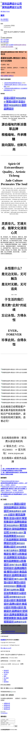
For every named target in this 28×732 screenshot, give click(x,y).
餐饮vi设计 (13, 571)
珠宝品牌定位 (15, 105)
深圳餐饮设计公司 (17, 597)
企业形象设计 (11, 593)
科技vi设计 (17, 607)
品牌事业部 (7, 705)
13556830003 (4, 713)
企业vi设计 (10, 98)
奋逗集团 (3, 639)
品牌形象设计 (19, 575)
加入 (2, 19)
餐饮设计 (21, 543)
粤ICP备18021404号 (6, 648)
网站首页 (6, 670)
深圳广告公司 (15, 565)
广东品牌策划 (11, 539)
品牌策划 (12, 557)
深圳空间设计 (10, 586)
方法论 (8, 11)
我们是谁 (3, 11)
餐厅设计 (9, 578)
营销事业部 (7, 709)
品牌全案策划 (17, 614)
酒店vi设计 (20, 504)
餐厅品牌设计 (12, 550)
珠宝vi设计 (12, 101)
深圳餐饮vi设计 (16, 533)
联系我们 (5, 19)
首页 (7, 44)
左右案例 (11, 44)
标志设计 (21, 536)
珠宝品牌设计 (13, 525)
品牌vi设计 (15, 603)
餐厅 (14, 554)
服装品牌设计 (15, 511)
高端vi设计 (10, 546)
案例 (2, 15)
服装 (22, 589)
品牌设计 (17, 611)
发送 (16, 726)
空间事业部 (7, 707)
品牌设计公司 (20, 622)
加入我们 (6, 678)
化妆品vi (22, 557)
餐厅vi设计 (19, 579)
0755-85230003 (4, 20)
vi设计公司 (9, 504)
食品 (19, 618)
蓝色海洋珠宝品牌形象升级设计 (13, 82)
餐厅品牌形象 (13, 590)
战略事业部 (7, 703)
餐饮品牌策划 (11, 561)
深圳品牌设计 (11, 507)
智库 (5, 680)
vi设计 (11, 514)
